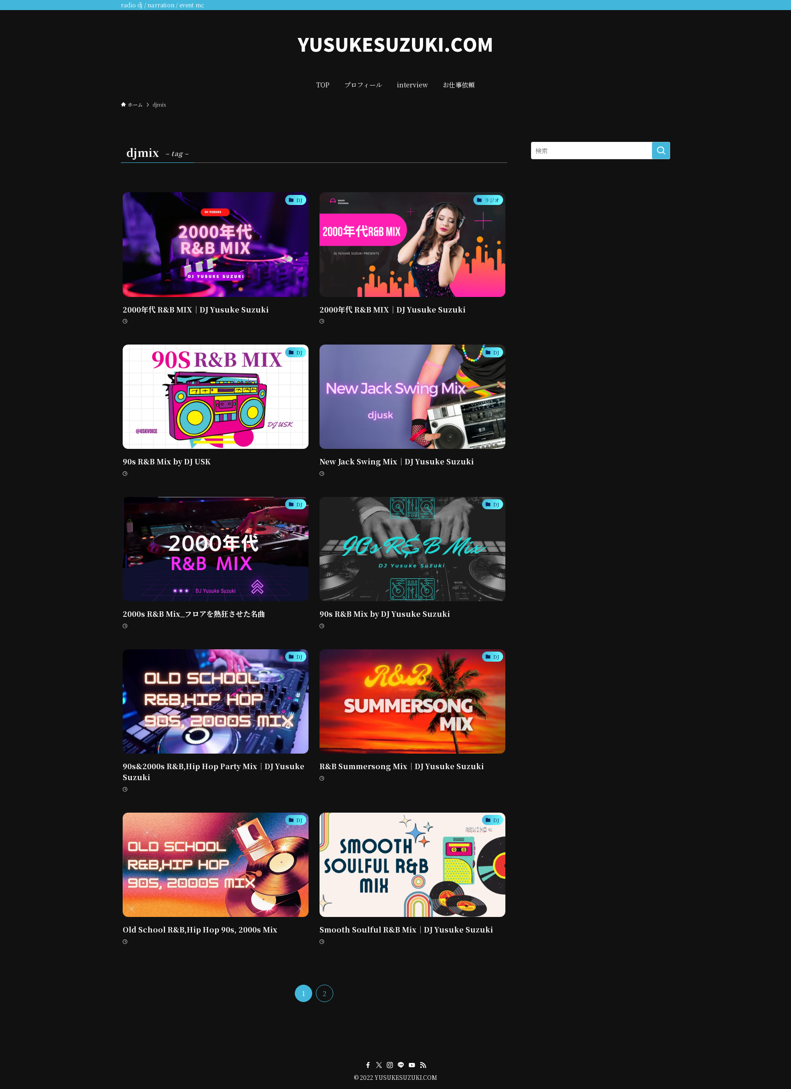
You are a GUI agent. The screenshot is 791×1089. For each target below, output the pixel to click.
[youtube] (412, 1065)
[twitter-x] (379, 1065)
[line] (401, 1065)
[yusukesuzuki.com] (395, 44)
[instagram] (390, 1065)
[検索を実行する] (661, 150)
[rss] (423, 1065)
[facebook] (368, 1065)
